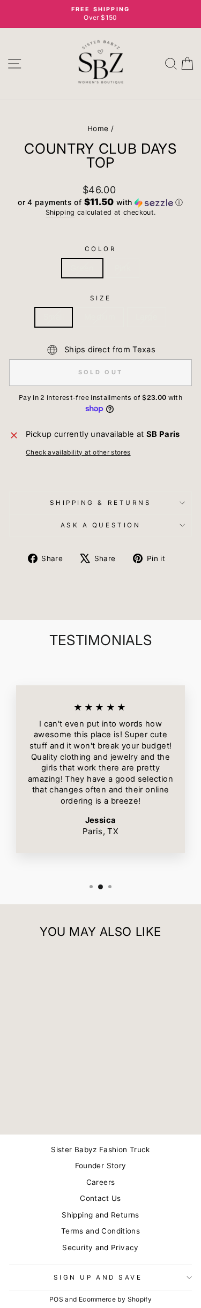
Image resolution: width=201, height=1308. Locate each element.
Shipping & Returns (101, 502)
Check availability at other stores (78, 452)
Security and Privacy (100, 1247)
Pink (123, 268)
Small (53, 317)
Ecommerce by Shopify (115, 1299)
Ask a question (100, 525)
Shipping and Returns (100, 1215)
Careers (100, 1182)
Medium (99, 317)
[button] (100, 202)
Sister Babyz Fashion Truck (100, 1149)
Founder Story (100, 1165)
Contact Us (100, 1198)
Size (100, 298)
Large (147, 317)
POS (56, 1299)
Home (97, 128)
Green (82, 268)
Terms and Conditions (100, 1231)
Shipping (60, 212)
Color (101, 249)
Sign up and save (98, 1277)
